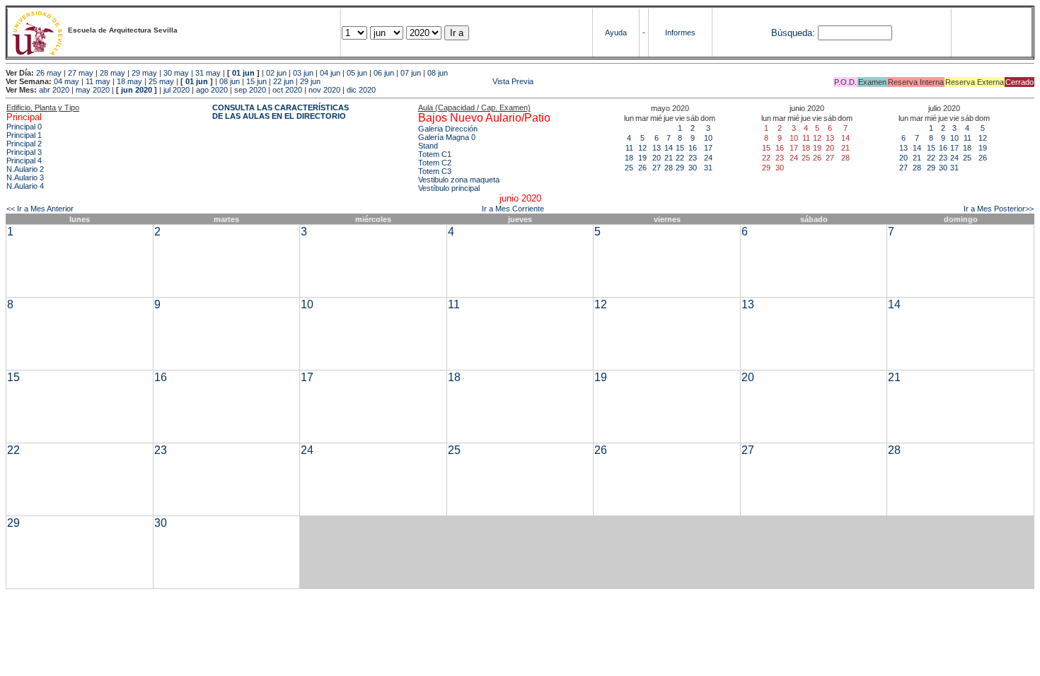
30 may (176, 73)
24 (708, 157)
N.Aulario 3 (25, 177)
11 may (98, 81)
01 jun (243, 73)
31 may (208, 73)
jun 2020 (136, 90)
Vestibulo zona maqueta (458, 179)
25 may (161, 81)
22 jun (283, 81)
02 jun (276, 73)
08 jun (437, 73)
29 (680, 167)
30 (692, 167)
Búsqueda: (793, 33)
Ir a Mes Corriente (513, 208)
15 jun (256, 81)
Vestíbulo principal (449, 188)
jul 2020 (176, 90)
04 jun (330, 73)
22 (680, 157)
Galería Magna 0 (446, 137)
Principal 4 (24, 160)
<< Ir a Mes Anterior (40, 208)
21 (668, 157)
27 (656, 167)
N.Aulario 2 (25, 169)
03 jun (303, 73)
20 (656, 157)
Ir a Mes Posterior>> (999, 208)
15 (680, 148)
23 (692, 157)
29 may (144, 73)
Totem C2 (434, 162)
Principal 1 (24, 135)
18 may (129, 81)
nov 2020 (324, 90)
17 (708, 148)
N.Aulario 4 (25, 186)
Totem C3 (434, 171)
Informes (680, 32)
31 (708, 167)
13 (656, 148)
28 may (112, 73)
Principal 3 (24, 152)
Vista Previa (428, 81)
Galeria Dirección (448, 128)
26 (642, 167)
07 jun (410, 73)
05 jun (357, 73)
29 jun (310, 81)
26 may (49, 73)
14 (668, 148)
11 (629, 148)
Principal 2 (24, 143)
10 (708, 138)
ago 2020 (212, 90)
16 (692, 148)
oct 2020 (287, 90)
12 (642, 148)
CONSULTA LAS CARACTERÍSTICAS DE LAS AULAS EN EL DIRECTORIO (280, 111)
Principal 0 (24, 126)
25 (629, 167)
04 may (66, 81)
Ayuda (616, 32)
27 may (80, 73)
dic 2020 (361, 90)
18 (629, 157)
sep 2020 (250, 90)
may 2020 (93, 90)
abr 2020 (54, 90)
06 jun (384, 73)
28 (668, 167)
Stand (428, 145)
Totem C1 (434, 154)
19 (642, 157)
